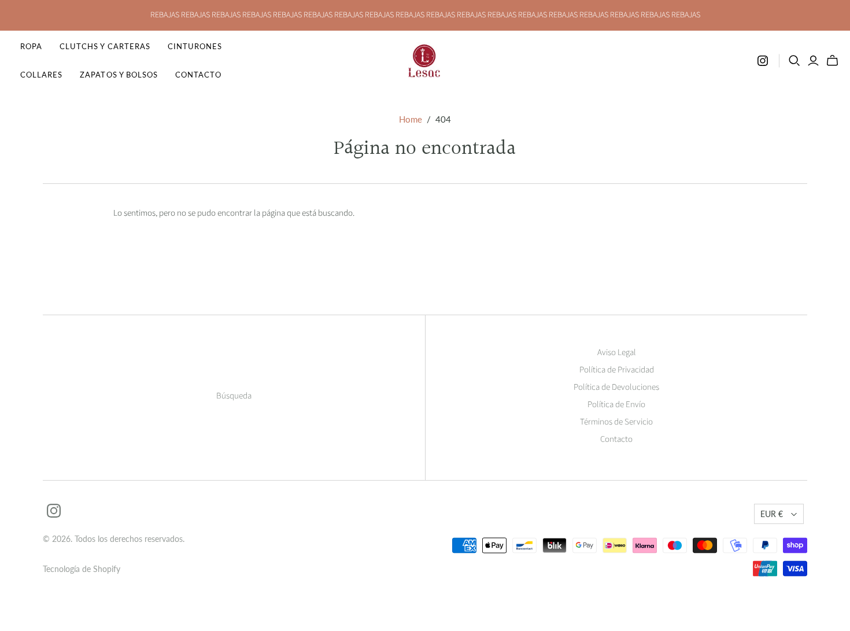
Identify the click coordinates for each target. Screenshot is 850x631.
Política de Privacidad (616, 370)
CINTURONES (195, 46)
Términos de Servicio (616, 422)
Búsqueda (234, 396)
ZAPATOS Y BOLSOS (119, 74)
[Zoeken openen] (794, 61)
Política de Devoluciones (616, 387)
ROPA (31, 46)
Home (410, 119)
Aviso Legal (616, 352)
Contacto (198, 74)
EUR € (771, 514)
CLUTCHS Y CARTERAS (105, 46)
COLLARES (41, 74)
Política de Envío (616, 404)
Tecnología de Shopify (81, 569)
